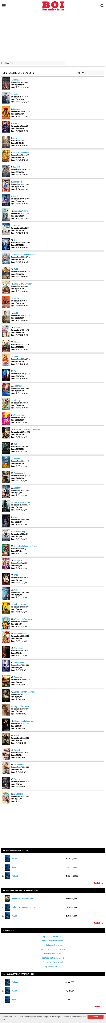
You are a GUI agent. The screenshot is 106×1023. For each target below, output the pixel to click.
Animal (14, 867)
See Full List (98, 883)
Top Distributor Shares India (53, 945)
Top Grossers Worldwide (53, 953)
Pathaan (15, 875)
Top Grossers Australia (53, 966)
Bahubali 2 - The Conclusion (22, 898)
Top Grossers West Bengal (53, 962)
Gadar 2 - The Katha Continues (23, 907)
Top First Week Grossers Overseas (53, 949)
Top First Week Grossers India (53, 940)
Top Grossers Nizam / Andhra (53, 958)
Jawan (14, 858)
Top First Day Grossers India (53, 936)
